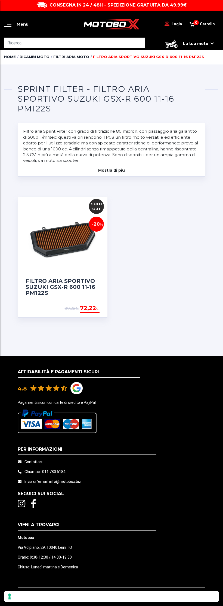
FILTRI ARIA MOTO (71, 56)
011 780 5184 (54, 471)
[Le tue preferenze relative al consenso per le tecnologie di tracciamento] (111, 596)
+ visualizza (86, 308)
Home (10, 56)
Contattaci (33, 462)
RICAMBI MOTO (34, 56)
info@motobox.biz (65, 481)
